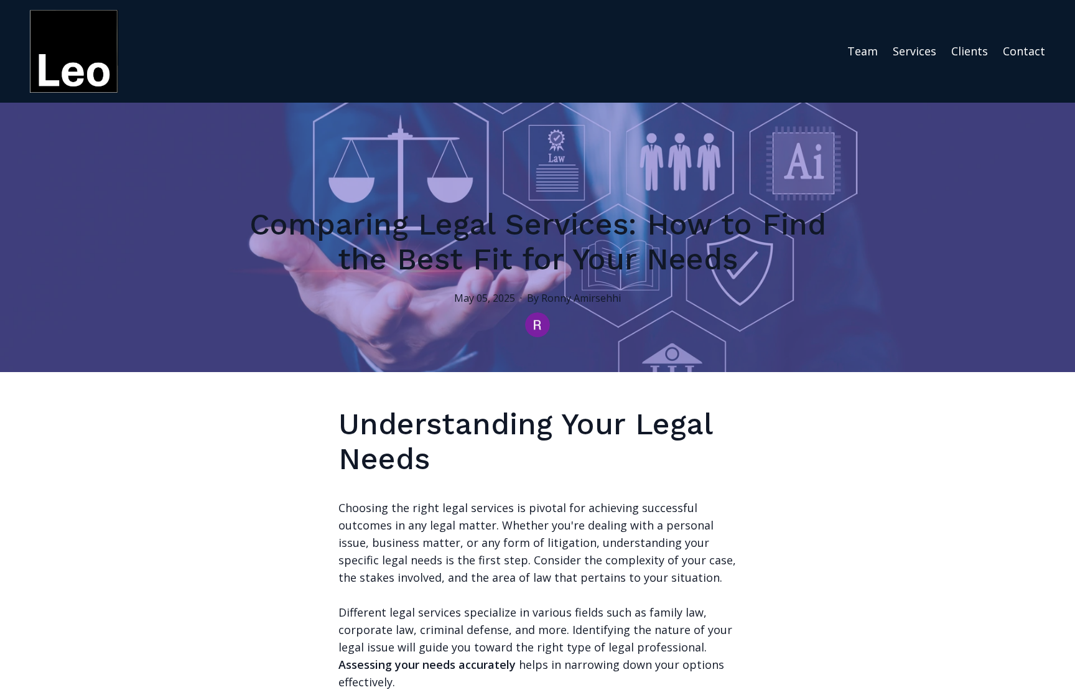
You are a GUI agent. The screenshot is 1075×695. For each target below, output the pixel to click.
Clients (969, 51)
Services (914, 51)
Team (862, 51)
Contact (1024, 51)
